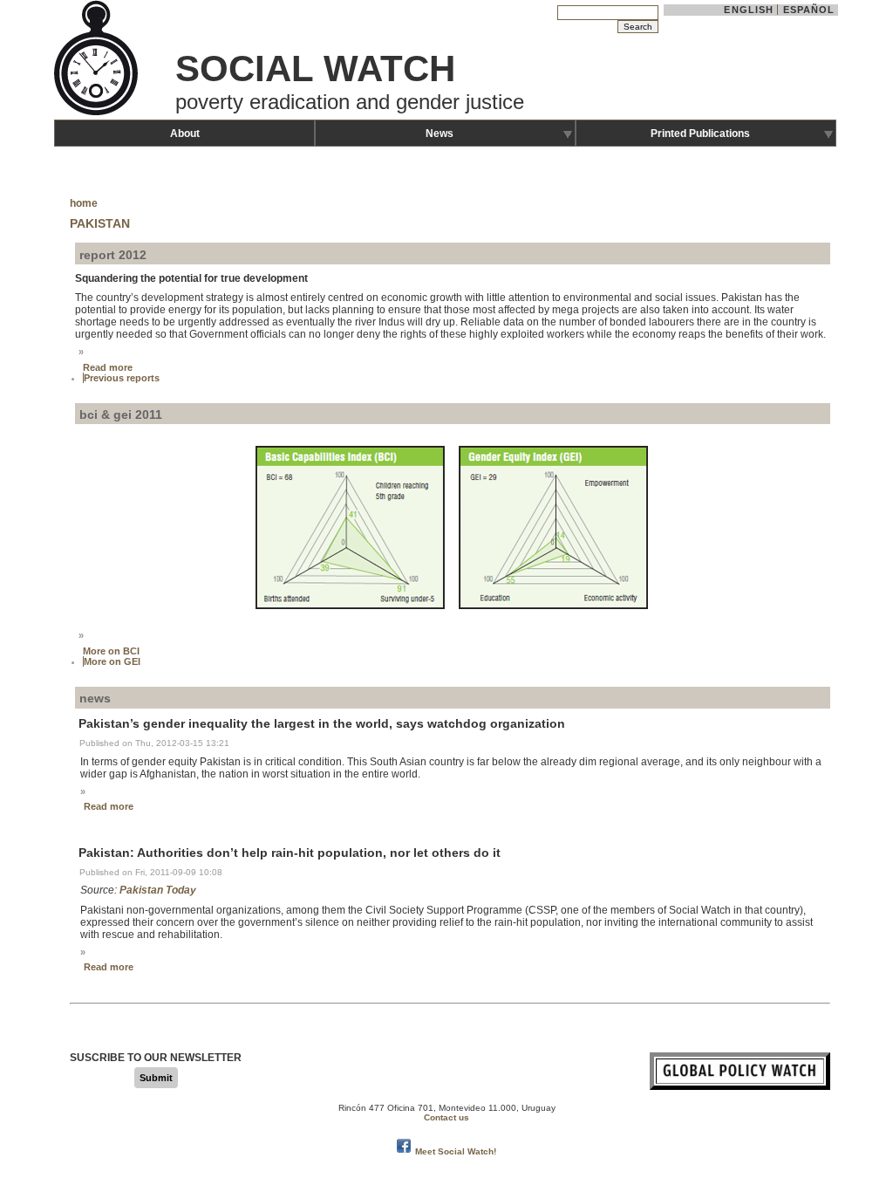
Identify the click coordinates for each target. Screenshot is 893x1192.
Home (84, 203)
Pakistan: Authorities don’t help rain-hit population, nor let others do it (289, 853)
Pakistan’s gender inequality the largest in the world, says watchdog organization (321, 723)
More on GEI (112, 661)
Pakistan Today (157, 890)
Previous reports (122, 378)
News (439, 133)
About (185, 133)
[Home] (97, 113)
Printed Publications (700, 133)
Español (809, 9)
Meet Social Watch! (455, 1151)
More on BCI (111, 651)
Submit (156, 1077)
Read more (108, 367)
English (749, 9)
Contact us (446, 1117)
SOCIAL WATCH (315, 68)
